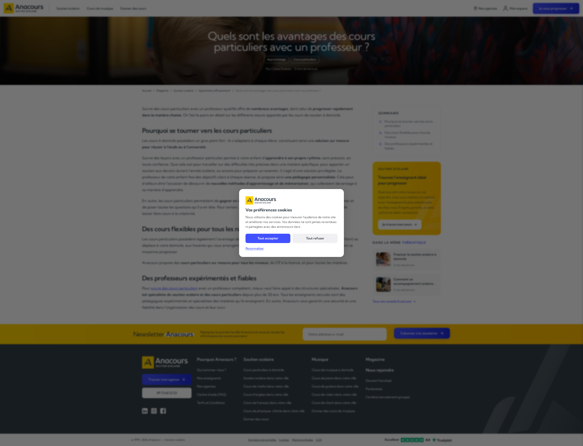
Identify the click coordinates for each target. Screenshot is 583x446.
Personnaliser (254, 248)
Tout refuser (315, 238)
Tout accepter (268, 238)
